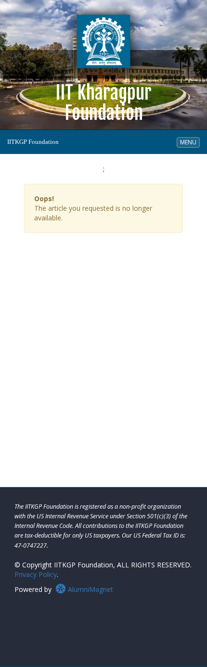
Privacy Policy (35, 574)
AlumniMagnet (89, 589)
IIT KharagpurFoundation (103, 111)
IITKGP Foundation (33, 141)
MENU (190, 142)
